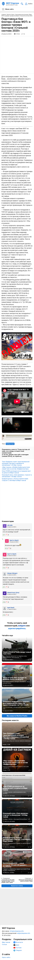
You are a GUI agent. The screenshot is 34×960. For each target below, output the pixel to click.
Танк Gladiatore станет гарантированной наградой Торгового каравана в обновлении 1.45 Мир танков (15, 463)
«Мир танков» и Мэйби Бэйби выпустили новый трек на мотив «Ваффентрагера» (16, 468)
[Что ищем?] (22, 4)
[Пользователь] (4, 526)
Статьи (4, 944)
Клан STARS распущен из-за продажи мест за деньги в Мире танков (16, 472)
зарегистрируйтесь (17, 628)
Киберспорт (10, 444)
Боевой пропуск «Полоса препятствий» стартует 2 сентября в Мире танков (15, 479)
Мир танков (6, 942)
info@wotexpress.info (17, 931)
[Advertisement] (17, 501)
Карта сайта (6, 957)
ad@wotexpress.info (23, 933)
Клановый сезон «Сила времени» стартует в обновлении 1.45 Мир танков (17, 475)
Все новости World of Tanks (17, 716)
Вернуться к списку (17, 885)
